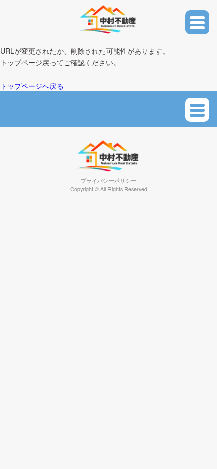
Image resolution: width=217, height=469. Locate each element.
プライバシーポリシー (108, 180)
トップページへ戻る (32, 85)
